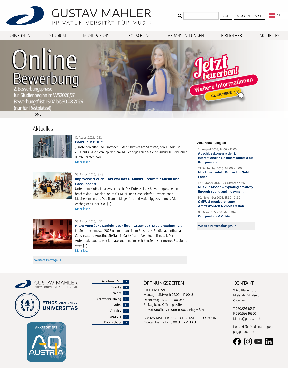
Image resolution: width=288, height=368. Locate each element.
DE (278, 15)
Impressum (113, 316)
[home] (88, 15)
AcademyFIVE (111, 281)
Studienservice (249, 16)
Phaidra (115, 293)
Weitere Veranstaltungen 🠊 (217, 226)
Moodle (116, 287)
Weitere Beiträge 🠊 (47, 260)
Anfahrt (115, 310)
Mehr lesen (82, 162)
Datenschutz (112, 322)
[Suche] (179, 16)
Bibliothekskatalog (108, 299)
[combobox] (277, 15)
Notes (117, 305)
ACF (226, 16)
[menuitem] (20, 35)
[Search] (197, 16)
